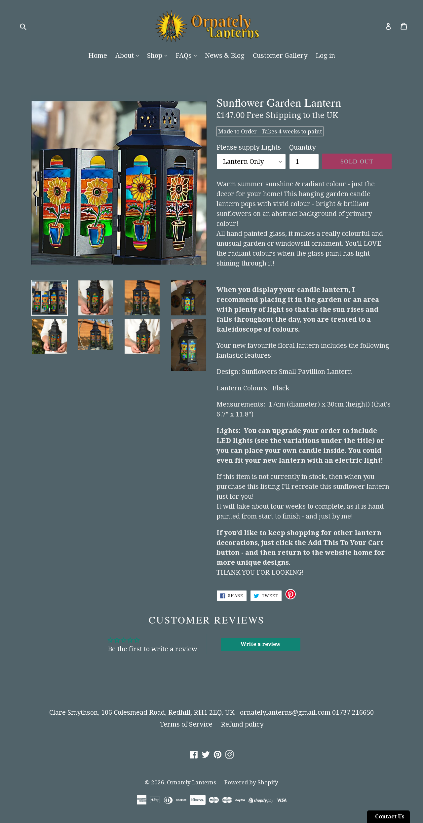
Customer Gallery (280, 55)
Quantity (302, 147)
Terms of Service (186, 724)
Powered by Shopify (251, 782)
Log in (325, 55)
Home (97, 55)
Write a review (261, 644)
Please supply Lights (248, 147)
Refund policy (242, 724)
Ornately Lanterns (191, 782)
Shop (155, 55)
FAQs (184, 55)
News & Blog (225, 55)
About (125, 55)
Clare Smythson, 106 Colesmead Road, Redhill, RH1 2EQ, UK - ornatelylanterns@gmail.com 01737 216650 (211, 712)
